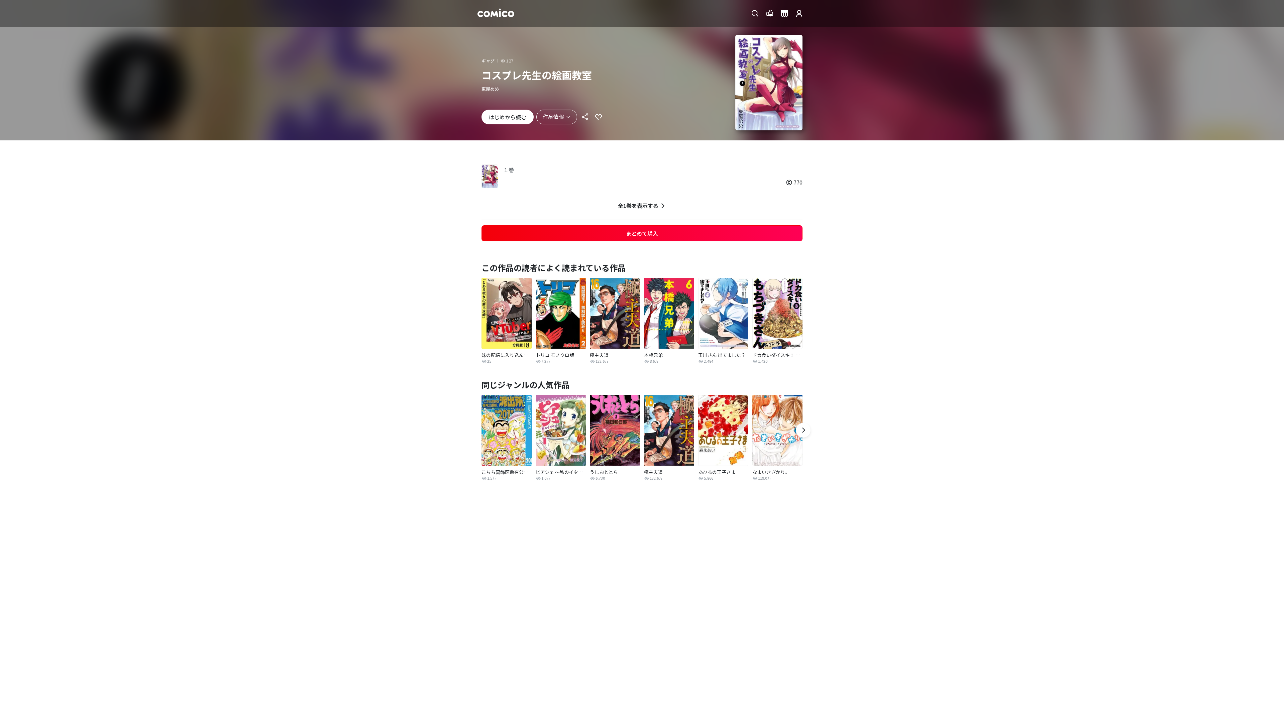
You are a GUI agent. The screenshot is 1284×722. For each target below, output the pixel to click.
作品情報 (553, 117)
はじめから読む (507, 117)
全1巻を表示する (638, 206)
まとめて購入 (642, 233)
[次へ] (803, 430)
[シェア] (585, 117)
